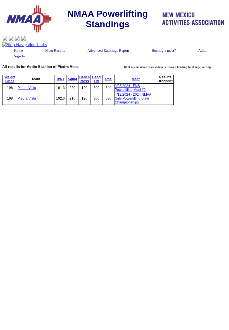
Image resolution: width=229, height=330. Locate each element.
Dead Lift (96, 79)
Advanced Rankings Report (108, 50)
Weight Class (9, 79)
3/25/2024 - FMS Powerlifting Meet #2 (130, 88)
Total (108, 79)
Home (18, 50)
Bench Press (84, 79)
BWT (60, 79)
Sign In (19, 56)
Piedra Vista (27, 88)
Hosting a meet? (164, 50)
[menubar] (115, 53)
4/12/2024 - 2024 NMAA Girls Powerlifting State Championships (133, 98)
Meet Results (55, 50)
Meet (136, 79)
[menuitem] (18, 50)
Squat (72, 79)
